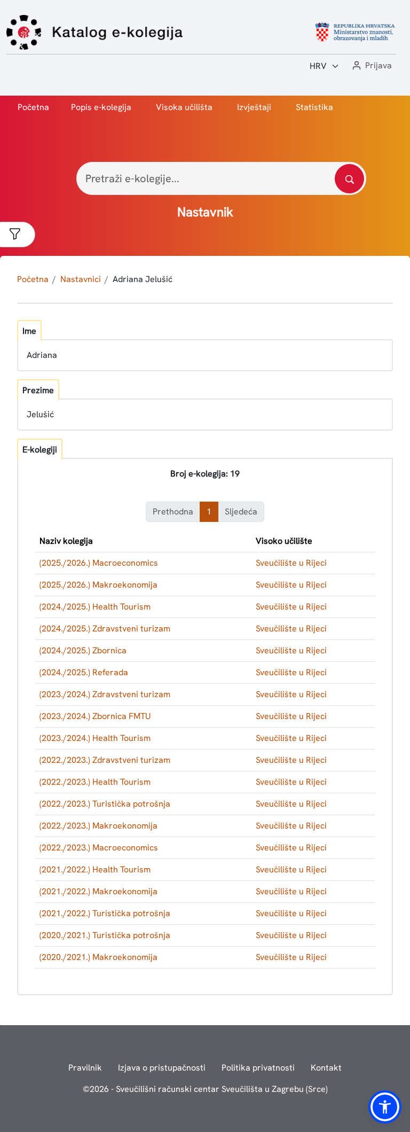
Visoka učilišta (184, 107)
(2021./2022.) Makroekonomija (98, 891)
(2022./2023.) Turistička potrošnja (105, 803)
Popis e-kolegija (101, 107)
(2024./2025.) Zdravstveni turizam (105, 628)
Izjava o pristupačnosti (162, 1067)
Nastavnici (80, 279)
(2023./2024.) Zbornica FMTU (95, 716)
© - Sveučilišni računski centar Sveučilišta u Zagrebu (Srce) (205, 1089)
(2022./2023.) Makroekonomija (98, 825)
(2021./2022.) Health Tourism (95, 869)
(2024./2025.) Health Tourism (95, 606)
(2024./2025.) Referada (84, 672)
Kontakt (326, 1067)
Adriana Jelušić (142, 279)
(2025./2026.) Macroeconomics (99, 562)
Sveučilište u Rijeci (291, 562)
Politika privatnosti (258, 1067)
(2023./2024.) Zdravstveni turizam (105, 694)
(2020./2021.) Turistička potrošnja (105, 935)
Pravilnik (85, 1067)
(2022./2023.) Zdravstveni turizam (105, 760)
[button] (371, 66)
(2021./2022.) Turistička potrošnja (105, 913)
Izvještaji (254, 107)
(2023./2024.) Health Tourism (95, 738)
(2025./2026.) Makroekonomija (98, 584)
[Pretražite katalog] (349, 178)
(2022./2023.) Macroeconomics (99, 847)
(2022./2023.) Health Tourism (95, 781)
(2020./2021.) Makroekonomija (98, 957)
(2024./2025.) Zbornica (83, 650)
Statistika (314, 107)
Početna (33, 107)
